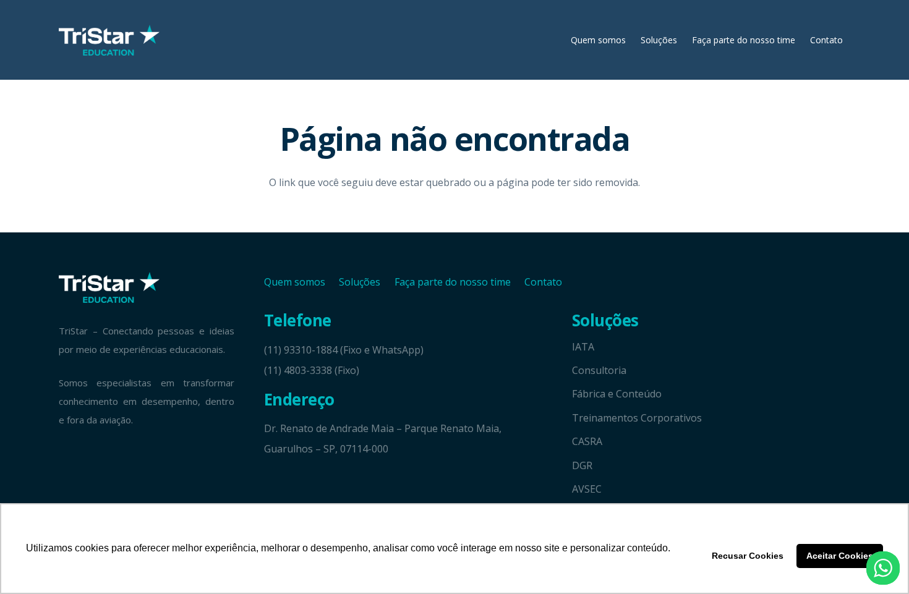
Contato (543, 282)
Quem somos (294, 282)
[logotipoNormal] (109, 40)
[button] (682, 40)
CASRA (587, 441)
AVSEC (587, 489)
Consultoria (599, 370)
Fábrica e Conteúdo (617, 394)
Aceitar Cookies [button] (839, 556)
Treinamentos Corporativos (637, 418)
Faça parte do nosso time (453, 282)
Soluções (359, 282)
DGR (582, 465)
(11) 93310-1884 (302, 350)
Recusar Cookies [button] (747, 556)
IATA (583, 347)
